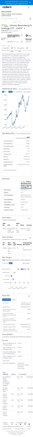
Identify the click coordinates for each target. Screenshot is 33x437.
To (14, 48)
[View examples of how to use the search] (30, 18)
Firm (7, 263)
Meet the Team (22, 422)
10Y (25, 50)
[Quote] (5, 92)
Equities (16, 431)
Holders (13, 299)
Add (20, 22)
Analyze (14, 22)
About (5, 422)
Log (14, 91)
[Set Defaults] (24, 28)
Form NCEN (14, 434)
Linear (10, 91)
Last (20, 50)
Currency (3, 45)
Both (10, 263)
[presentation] (7, 39)
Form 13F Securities (12, 433)
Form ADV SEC (12, 432)
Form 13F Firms (19, 432)
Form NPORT (21, 433)
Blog (12, 422)
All (23, 50)
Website (19, 434)
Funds (11, 431)
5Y (27, 50)
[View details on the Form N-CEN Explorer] (30, 237)
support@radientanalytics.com (13, 426)
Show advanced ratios (9, 170)
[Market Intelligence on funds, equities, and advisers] (7, 7)
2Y (31, 50)
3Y (29, 50)
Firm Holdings (6, 299)
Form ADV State (22, 431)
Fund (4, 263)
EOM (16, 50)
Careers (5, 424)
